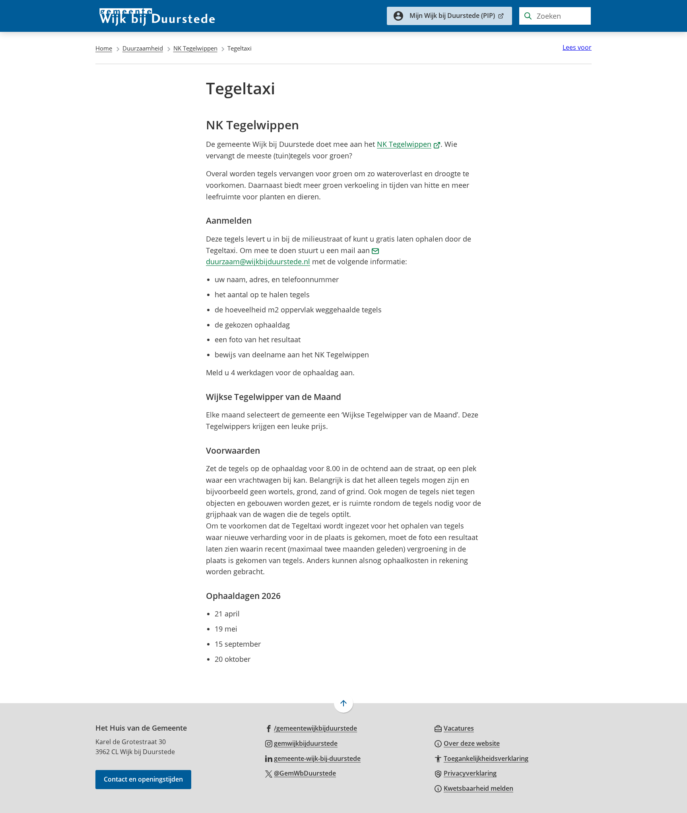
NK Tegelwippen (195, 48)
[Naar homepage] (157, 16)
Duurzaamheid (142, 48)
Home (103, 48)
